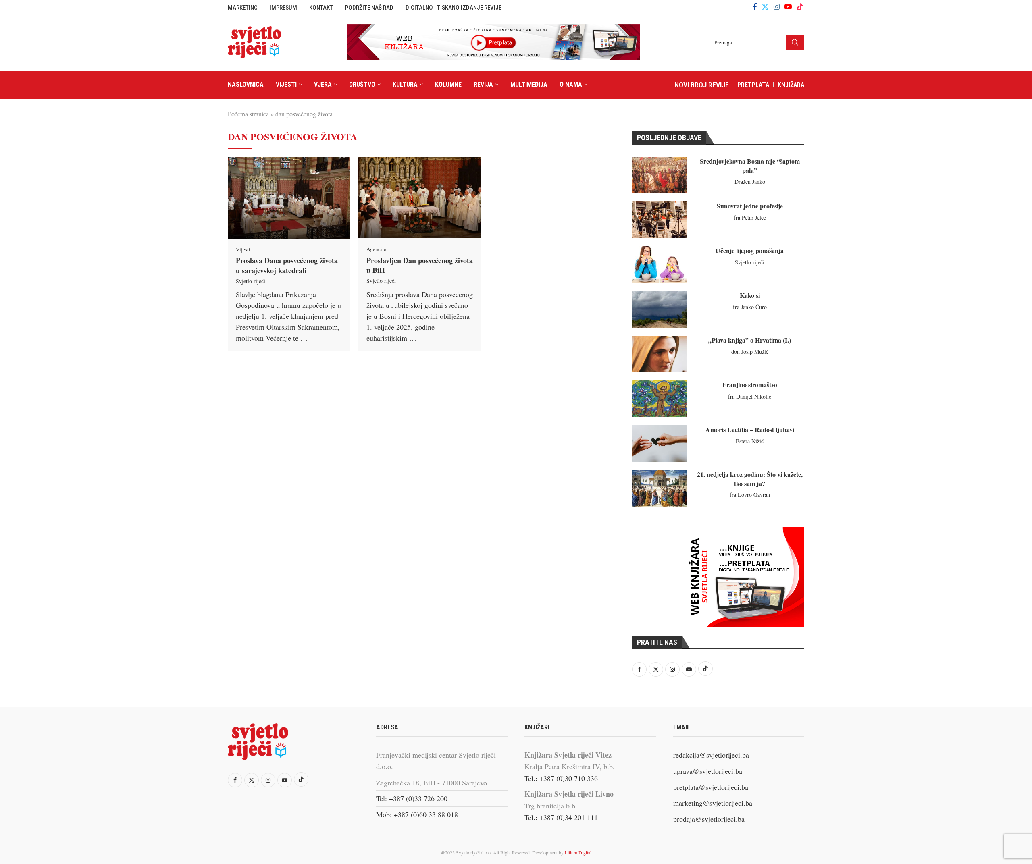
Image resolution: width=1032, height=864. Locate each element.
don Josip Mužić (749, 351)
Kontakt (321, 7)
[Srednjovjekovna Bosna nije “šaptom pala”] (659, 175)
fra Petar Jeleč (750, 217)
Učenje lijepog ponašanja (750, 250)
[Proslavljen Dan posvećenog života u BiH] (419, 197)
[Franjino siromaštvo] (659, 398)
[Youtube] (788, 7)
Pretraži (795, 42)
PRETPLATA (753, 85)
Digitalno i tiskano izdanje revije (453, 7)
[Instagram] (776, 7)
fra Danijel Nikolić (749, 396)
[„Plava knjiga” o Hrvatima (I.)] (659, 354)
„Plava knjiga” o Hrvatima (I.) (749, 340)
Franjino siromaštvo (749, 384)
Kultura (405, 84)
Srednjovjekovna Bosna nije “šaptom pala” (750, 165)
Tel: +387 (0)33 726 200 (411, 798)
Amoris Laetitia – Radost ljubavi (749, 429)
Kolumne (448, 84)
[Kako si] (659, 309)
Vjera (323, 84)
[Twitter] (765, 7)
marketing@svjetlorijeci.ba (712, 803)
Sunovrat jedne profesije (750, 205)
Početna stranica (248, 114)
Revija (483, 84)
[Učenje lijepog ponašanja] (659, 264)
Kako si (750, 295)
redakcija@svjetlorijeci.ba (711, 755)
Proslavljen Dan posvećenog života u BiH (419, 265)
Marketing (243, 7)
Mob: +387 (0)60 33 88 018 (417, 814)
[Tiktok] (800, 7)
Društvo (362, 84)
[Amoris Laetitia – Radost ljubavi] (659, 443)
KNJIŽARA (791, 85)
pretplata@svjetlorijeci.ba (710, 787)
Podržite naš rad (369, 7)
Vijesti (286, 84)
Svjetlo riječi (250, 281)
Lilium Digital (578, 852)
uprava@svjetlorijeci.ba (707, 771)
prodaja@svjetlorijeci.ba (709, 819)
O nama (571, 84)
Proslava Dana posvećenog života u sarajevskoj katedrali (287, 265)
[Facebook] (754, 7)
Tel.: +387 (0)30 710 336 (561, 778)
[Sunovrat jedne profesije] (659, 219)
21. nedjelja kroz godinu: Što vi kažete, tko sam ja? (750, 478)
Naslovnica (246, 84)
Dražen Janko (749, 181)
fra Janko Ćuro (750, 307)
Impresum (283, 7)
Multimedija (528, 84)
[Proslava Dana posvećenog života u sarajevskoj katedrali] (289, 198)
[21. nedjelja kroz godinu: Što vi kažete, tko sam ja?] (659, 488)
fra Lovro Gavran (750, 494)
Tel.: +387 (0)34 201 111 (561, 817)
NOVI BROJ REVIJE (701, 85)
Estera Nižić (750, 441)
